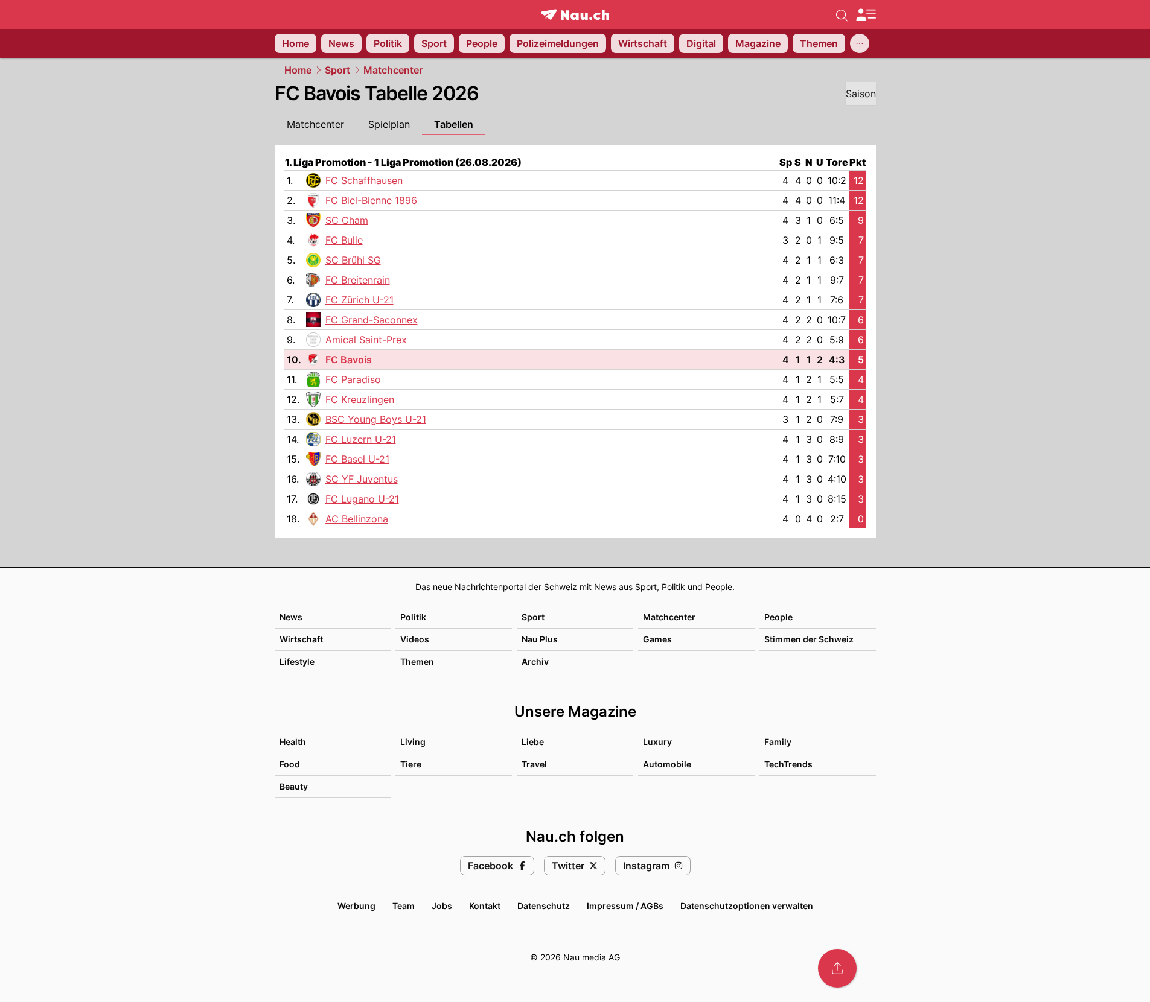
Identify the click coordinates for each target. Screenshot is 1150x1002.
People (778, 617)
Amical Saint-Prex (366, 340)
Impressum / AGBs (625, 906)
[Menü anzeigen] (865, 15)
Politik (413, 617)
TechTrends (788, 764)
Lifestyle (297, 661)
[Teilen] (837, 968)
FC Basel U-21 (357, 459)
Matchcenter (393, 70)
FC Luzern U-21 (360, 439)
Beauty (294, 786)
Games (657, 639)
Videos (414, 639)
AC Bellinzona (356, 519)
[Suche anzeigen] (842, 14)
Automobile (667, 764)
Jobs (442, 906)
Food (290, 764)
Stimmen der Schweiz (809, 639)
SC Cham (346, 220)
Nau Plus (540, 639)
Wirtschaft (301, 639)
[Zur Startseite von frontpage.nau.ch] (575, 15)
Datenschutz (543, 906)
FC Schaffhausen (364, 180)
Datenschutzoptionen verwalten (746, 906)
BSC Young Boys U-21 (375, 419)
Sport (337, 70)
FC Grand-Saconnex (371, 320)
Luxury (657, 742)
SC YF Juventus (361, 479)
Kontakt (484, 906)
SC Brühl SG (353, 260)
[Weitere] (859, 43)
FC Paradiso (353, 379)
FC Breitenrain (357, 280)
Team (403, 906)
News (291, 617)
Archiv (535, 661)
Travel (534, 764)
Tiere (410, 764)
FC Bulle (344, 240)
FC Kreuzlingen (359, 399)
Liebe (533, 742)
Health (293, 742)
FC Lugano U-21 (362, 499)
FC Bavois (348, 360)
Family (777, 742)
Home (297, 70)
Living (413, 742)
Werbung (356, 906)
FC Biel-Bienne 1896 (371, 200)
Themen (417, 661)
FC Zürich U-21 (359, 300)
